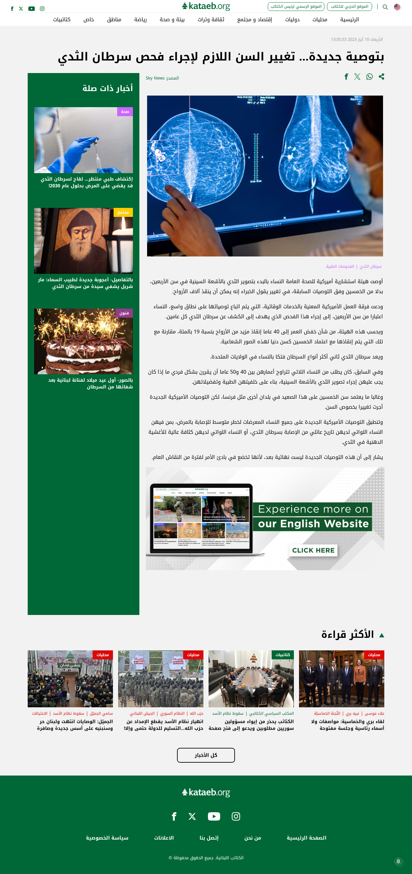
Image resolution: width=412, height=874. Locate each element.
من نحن (252, 838)
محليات (320, 19)
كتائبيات (61, 19)
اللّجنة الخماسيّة (327, 713)
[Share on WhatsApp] (369, 78)
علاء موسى (374, 713)
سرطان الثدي (371, 266)
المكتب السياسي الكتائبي (271, 713)
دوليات (292, 19)
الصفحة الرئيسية (306, 838)
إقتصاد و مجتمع (254, 19)
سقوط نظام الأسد (228, 713)
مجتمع (123, 212)
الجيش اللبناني (142, 713)
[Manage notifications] (398, 861)
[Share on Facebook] (346, 78)
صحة (125, 111)
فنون (124, 313)
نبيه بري (352, 713)
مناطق (114, 19)
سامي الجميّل (101, 713)
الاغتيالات (39, 713)
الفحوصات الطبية (340, 266)
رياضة (140, 19)
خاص (88, 19)
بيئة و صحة (172, 19)
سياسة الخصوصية (107, 838)
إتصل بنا (209, 838)
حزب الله (196, 713)
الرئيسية (349, 19)
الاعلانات (164, 838)
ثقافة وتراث (211, 19)
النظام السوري (172, 713)
